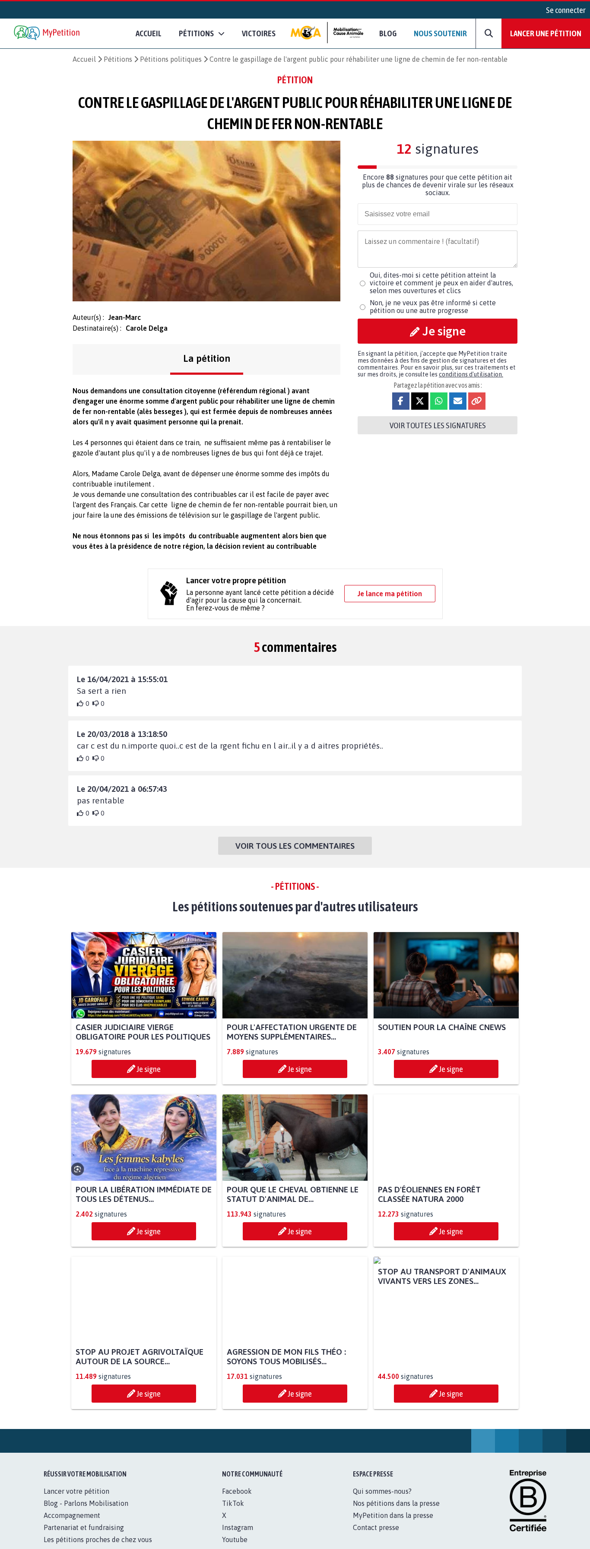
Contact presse (376, 1527)
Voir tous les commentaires (295, 845)
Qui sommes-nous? (382, 1491)
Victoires (259, 33)
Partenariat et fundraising (84, 1527)
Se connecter (566, 10)
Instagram (237, 1527)
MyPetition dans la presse (393, 1515)
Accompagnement (72, 1515)
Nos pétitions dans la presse (396, 1503)
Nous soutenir (440, 33)
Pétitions (118, 59)
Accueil (149, 33)
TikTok (233, 1503)
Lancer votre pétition (76, 1491)
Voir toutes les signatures (438, 425)
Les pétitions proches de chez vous (98, 1539)
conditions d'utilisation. (471, 374)
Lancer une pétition (545, 33)
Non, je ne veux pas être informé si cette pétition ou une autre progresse (433, 306)
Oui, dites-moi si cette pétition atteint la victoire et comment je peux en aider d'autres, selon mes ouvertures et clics (441, 282)
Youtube (234, 1539)
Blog (388, 33)
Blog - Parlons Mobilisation (86, 1503)
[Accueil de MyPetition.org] (47, 33)
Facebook (237, 1491)
